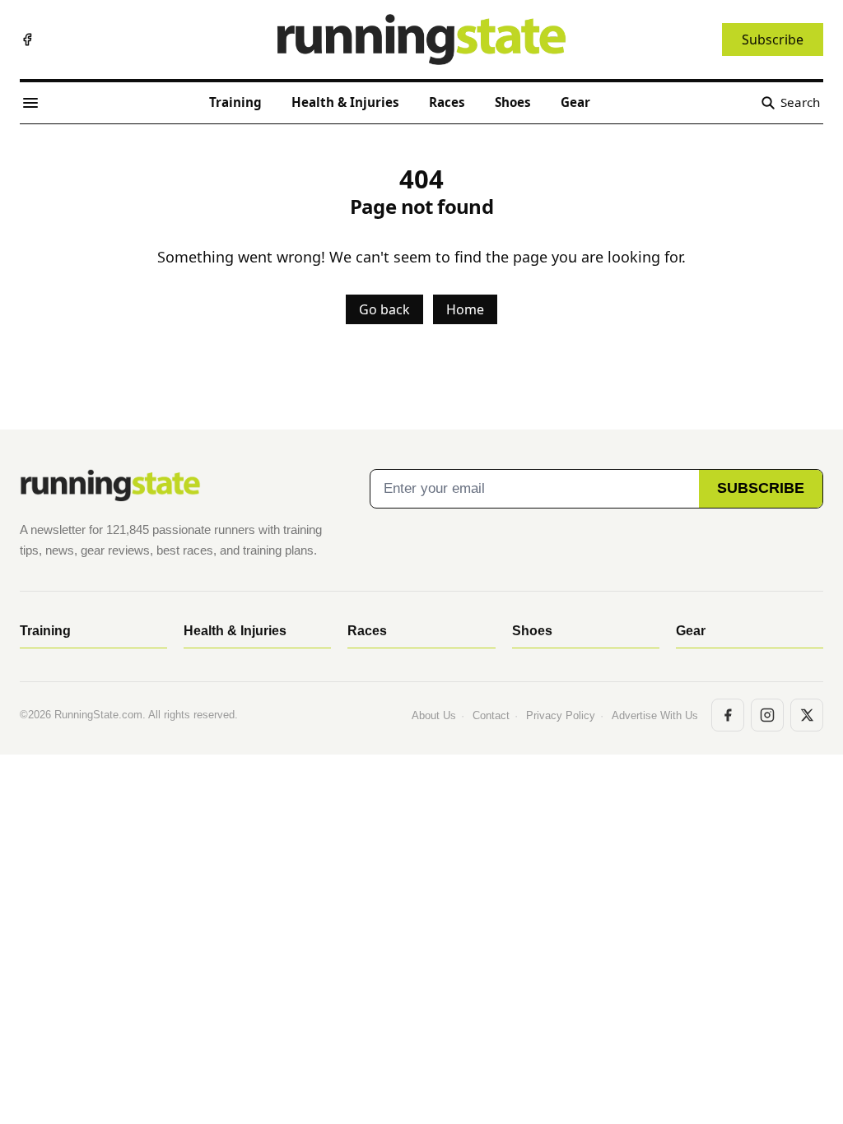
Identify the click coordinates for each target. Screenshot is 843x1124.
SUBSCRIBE (760, 488)
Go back (384, 309)
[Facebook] (27, 39)
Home (465, 309)
